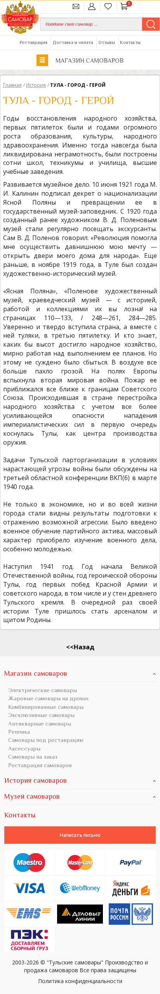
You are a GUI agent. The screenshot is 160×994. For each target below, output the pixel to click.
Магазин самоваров (88, 60)
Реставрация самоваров (40, 765)
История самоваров (35, 780)
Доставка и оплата (72, 42)
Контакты (130, 42)
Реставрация (33, 42)
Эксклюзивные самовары (41, 715)
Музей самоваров (32, 796)
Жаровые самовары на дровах (48, 698)
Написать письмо (80, 835)
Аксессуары (24, 748)
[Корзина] (124, 6)
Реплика (19, 731)
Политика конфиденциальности (80, 980)
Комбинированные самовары (45, 706)
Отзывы (106, 42)
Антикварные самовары (39, 723)
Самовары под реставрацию (45, 739)
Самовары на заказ (32, 756)
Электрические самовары (42, 690)
